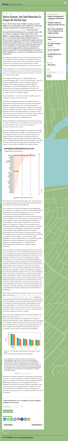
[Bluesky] (25, 419)
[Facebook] (15, 419)
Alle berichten (51, 65)
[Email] (11, 419)
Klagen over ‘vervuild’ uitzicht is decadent (30, 316)
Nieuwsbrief (30, 437)
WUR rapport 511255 (25, 373)
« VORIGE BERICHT (8, 425)
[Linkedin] (4, 419)
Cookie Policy (24, 437)
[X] (21, 419)
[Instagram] (18, 419)
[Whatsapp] (8, 419)
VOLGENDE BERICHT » (37, 425)
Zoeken (49, 76)
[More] (28, 419)
